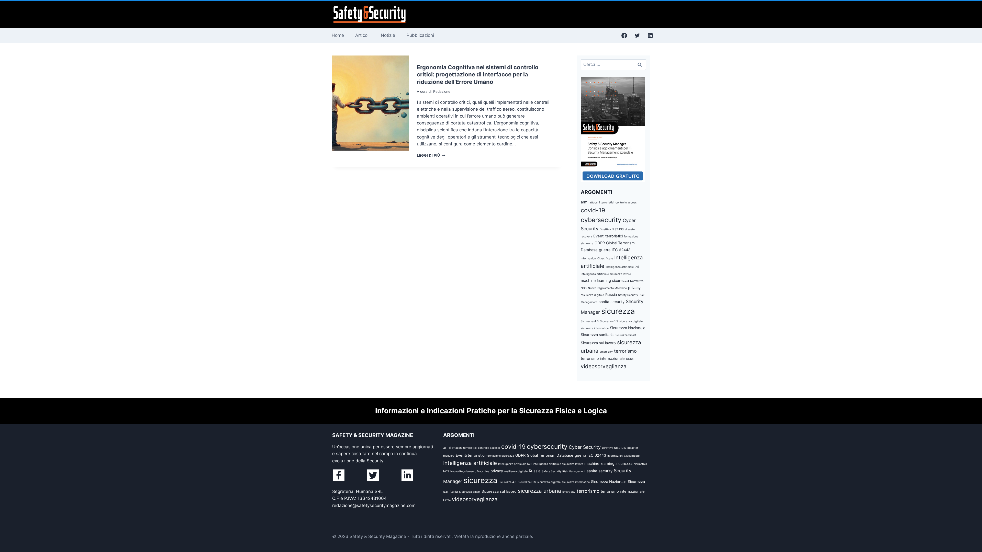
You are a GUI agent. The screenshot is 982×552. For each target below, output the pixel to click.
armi (584, 202)
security (617, 302)
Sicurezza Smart (625, 335)
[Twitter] (637, 35)
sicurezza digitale (631, 321)
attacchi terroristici (601, 202)
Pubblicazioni (420, 35)
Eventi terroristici (608, 236)
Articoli (362, 35)
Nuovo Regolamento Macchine (607, 288)
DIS (621, 229)
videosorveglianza (604, 366)
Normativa (636, 281)
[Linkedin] (650, 35)
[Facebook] (624, 35)
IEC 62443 (621, 250)
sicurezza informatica (595, 328)
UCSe (629, 359)
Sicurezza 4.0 (590, 321)
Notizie (388, 35)
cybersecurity (601, 220)
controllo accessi (627, 202)
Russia (611, 294)
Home (338, 35)
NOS (584, 288)
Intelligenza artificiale (470, 463)
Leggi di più (431, 155)
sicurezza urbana (539, 491)
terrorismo (625, 351)
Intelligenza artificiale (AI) (622, 267)
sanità (604, 302)
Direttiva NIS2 (609, 229)
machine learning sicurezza (605, 280)
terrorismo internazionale (603, 358)
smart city (606, 351)
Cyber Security (585, 447)
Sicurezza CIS (609, 321)
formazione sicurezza (500, 455)
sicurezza (618, 311)
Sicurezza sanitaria (597, 334)
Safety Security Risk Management (563, 471)
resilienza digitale (592, 295)
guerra (604, 250)
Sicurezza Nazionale (627, 328)
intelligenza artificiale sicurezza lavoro (606, 274)
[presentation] (370, 103)
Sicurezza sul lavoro (598, 343)
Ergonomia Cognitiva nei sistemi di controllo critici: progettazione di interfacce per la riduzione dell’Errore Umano (478, 74)
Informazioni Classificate (597, 258)
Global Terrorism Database (550, 455)
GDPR (600, 243)
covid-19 (593, 210)
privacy (634, 287)
